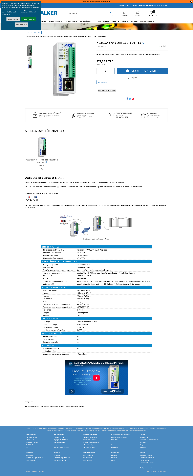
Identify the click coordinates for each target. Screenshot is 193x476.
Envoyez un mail (59, 437)
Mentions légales (59, 442)
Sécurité (115, 21)
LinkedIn (142, 434)
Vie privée (57, 445)
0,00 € (153, 16)
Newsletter (143, 447)
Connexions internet (146, 455)
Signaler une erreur (117, 445)
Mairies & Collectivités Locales (120, 434)
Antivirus (57, 452)
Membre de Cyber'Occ (147, 463)
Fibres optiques (87, 460)
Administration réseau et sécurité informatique (40, 36)
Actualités (143, 442)
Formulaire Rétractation (61, 447)
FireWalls (114, 455)
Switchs (113, 460)
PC (94, 21)
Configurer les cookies (147, 468)
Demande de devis (147, 21)
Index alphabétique (88, 445)
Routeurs (114, 458)
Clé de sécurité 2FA (60, 460)
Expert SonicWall (145, 460)
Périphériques (103, 21)
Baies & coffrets (88, 455)
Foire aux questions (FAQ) (91, 442)
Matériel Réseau (71, 21)
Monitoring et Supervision (64, 36)
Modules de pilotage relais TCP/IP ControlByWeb (90, 36)
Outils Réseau (85, 21)
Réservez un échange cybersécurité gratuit (96, 1)
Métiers (125, 21)
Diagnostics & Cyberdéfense (34, 458)
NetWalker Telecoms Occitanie (149, 440)
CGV (27, 447)
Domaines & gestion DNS (62, 458)
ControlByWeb (82, 313)
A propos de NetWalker (61, 440)
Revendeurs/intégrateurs (119, 437)
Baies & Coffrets (55, 21)
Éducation (114, 440)
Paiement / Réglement (90, 437)
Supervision (29, 455)
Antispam (57, 455)
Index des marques (89, 447)
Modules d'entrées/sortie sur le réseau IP (72, 406)
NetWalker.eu (144, 437)
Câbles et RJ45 (87, 458)
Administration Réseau (32, 406)
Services (134, 21)
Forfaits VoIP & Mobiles (147, 458)
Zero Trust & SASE (31, 460)
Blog (141, 445)
